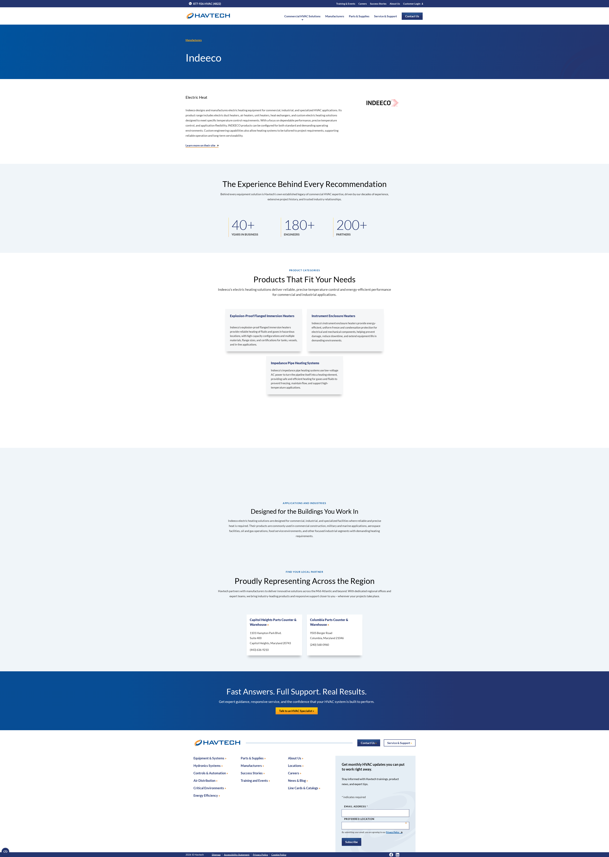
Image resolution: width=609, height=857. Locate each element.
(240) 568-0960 (319, 644)
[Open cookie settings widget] (5, 851)
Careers (362, 3)
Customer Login (411, 3)
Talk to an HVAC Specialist (295, 711)
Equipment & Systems (208, 758)
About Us (395, 3)
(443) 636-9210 (259, 649)
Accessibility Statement (236, 854)
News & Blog (297, 780)
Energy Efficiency (205, 795)
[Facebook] (391, 855)
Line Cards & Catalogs (303, 788)
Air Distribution (204, 780)
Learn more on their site (200, 145)
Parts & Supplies (359, 16)
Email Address (356, 806)
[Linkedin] (397, 855)
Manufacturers (334, 16)
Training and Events (254, 780)
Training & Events (345, 3)
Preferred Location (359, 818)
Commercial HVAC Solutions (302, 16)
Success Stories (378, 3)
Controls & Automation (209, 773)
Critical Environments (208, 788)
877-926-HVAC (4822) (205, 3)
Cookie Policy (278, 854)
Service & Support (385, 16)
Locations (294, 765)
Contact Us (412, 16)
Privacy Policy (392, 832)
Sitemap (216, 854)
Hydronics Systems (207, 765)
